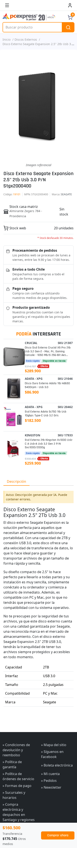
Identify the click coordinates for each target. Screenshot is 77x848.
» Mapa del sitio (53, 744)
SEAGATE (66, 194)
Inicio (6, 39)
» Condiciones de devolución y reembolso (16, 749)
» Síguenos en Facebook (52, 754)
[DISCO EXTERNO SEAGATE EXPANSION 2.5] (38, 106)
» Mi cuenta (50, 773)
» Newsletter (51, 787)
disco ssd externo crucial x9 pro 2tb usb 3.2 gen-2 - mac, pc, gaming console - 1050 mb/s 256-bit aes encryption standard (48, 351)
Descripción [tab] (16, 481)
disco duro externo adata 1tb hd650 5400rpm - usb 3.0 (47, 385)
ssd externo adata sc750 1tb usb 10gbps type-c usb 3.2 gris (45, 413)
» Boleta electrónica (57, 765)
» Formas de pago (17, 785)
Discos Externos (26, 39)
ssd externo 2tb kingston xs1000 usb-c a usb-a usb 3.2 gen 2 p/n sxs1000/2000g (49, 443)
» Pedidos (49, 780)
